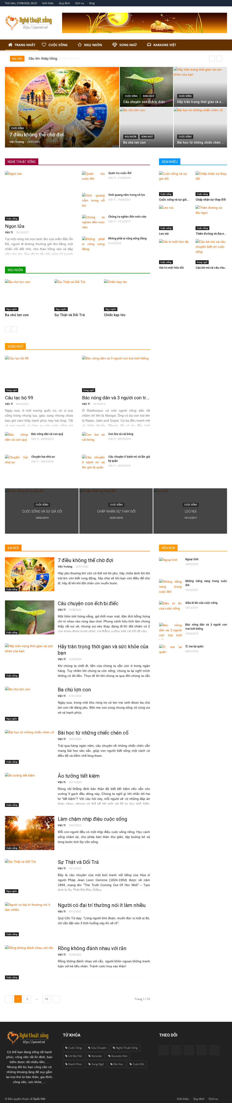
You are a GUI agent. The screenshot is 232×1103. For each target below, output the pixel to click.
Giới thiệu (48, 3)
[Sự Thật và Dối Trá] (78, 295)
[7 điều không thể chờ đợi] (62, 107)
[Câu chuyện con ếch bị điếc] (146, 87)
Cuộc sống (58, 45)
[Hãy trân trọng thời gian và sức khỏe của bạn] (200, 87)
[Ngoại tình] (170, 565)
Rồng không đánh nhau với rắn (92, 948)
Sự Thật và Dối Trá (69, 315)
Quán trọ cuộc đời (119, 173)
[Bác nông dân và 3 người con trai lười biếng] (116, 374)
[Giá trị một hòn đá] (175, 251)
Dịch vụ (79, 3)
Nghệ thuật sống (22, 162)
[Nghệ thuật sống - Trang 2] (56, 999)
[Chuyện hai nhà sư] (16, 463)
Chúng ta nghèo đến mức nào (127, 216)
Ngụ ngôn (93, 45)
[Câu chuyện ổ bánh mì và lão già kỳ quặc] (93, 463)
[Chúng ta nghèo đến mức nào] (93, 223)
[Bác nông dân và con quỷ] (16, 440)
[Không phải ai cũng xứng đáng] (93, 244)
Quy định (64, 3)
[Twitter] (201, 1050)
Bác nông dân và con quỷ (47, 434)
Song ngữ (128, 45)
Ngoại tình (191, 559)
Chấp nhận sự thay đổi (211, 199)
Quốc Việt (39, 1099)
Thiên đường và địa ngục (212, 233)
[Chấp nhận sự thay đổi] (211, 183)
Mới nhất (104, 270)
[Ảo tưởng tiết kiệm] (29, 790)
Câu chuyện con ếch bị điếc (88, 603)
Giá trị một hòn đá (171, 267)
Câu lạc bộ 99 (19, 397)
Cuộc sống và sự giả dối (175, 199)
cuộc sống (75, 1048)
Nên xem (144, 270)
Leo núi (164, 233)
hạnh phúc (75, 1064)
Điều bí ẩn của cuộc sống (201, 602)
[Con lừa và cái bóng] (93, 440)
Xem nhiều (124, 270)
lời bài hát (75, 1056)
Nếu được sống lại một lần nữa (52, 59)
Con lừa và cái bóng (120, 434)
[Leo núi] (175, 217)
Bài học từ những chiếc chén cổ (93, 733)
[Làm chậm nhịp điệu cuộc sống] (29, 833)
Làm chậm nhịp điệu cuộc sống (92, 819)
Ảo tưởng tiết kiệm (79, 776)
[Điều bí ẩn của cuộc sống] (170, 609)
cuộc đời (138, 1064)
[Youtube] (189, 1050)
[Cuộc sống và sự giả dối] (175, 183)
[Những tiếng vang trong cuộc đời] (170, 587)
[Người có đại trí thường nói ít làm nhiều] (29, 919)
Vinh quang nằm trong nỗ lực (126, 195)
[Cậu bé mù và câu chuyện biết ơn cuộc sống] (211, 251)
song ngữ (98, 1064)
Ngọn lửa (14, 226)
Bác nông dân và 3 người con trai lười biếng (126, 397)
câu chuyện (98, 1048)
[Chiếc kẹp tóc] (128, 295)
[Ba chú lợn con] (146, 127)
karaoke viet (119, 1056)
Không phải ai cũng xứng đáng (127, 238)
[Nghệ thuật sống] (29, 1037)
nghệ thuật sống (127, 1048)
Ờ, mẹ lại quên (194, 646)
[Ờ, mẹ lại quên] (170, 652)
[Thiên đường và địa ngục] (211, 217)
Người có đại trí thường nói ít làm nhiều (102, 905)
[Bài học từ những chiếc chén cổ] (200, 127)
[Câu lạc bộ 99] (39, 374)
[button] (221, 44)
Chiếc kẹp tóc (115, 315)
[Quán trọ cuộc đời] (93, 179)
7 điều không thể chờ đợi (85, 560)
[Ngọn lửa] (39, 196)
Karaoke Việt (164, 45)
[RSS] (214, 1050)
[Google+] (176, 1050)
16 (46, 999)
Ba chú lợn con (17, 315)
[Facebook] (163, 1050)
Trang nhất (24, 45)
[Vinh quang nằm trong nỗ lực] (93, 201)
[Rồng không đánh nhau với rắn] (29, 962)
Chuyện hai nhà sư (43, 456)
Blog (91, 3)
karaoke (97, 1056)
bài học (118, 1064)
